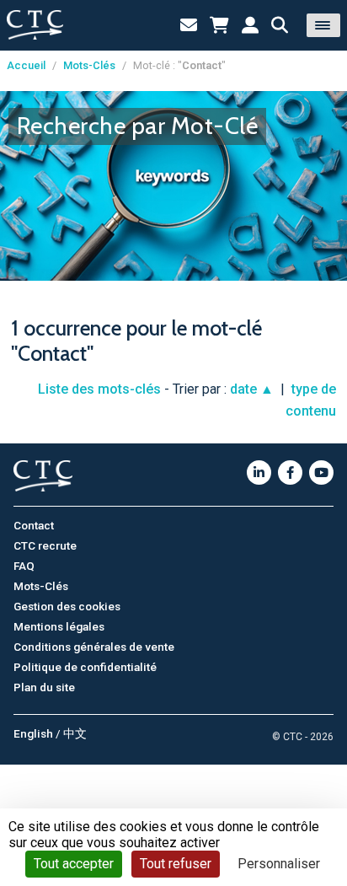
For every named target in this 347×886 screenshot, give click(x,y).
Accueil (26, 65)
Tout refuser (175, 864)
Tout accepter (74, 864)
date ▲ (252, 389)
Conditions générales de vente (93, 646)
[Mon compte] (250, 25)
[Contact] (188, 25)
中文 (75, 733)
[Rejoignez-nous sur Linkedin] (259, 472)
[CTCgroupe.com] (35, 25)
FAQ (24, 565)
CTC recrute (45, 545)
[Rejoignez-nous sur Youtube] (321, 472)
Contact (33, 525)
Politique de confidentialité (85, 667)
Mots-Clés (89, 65)
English (33, 733)
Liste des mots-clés (99, 389)
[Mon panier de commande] (219, 25)
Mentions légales (58, 626)
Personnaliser (279, 864)
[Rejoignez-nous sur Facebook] (290, 472)
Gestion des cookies (66, 606)
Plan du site (44, 687)
